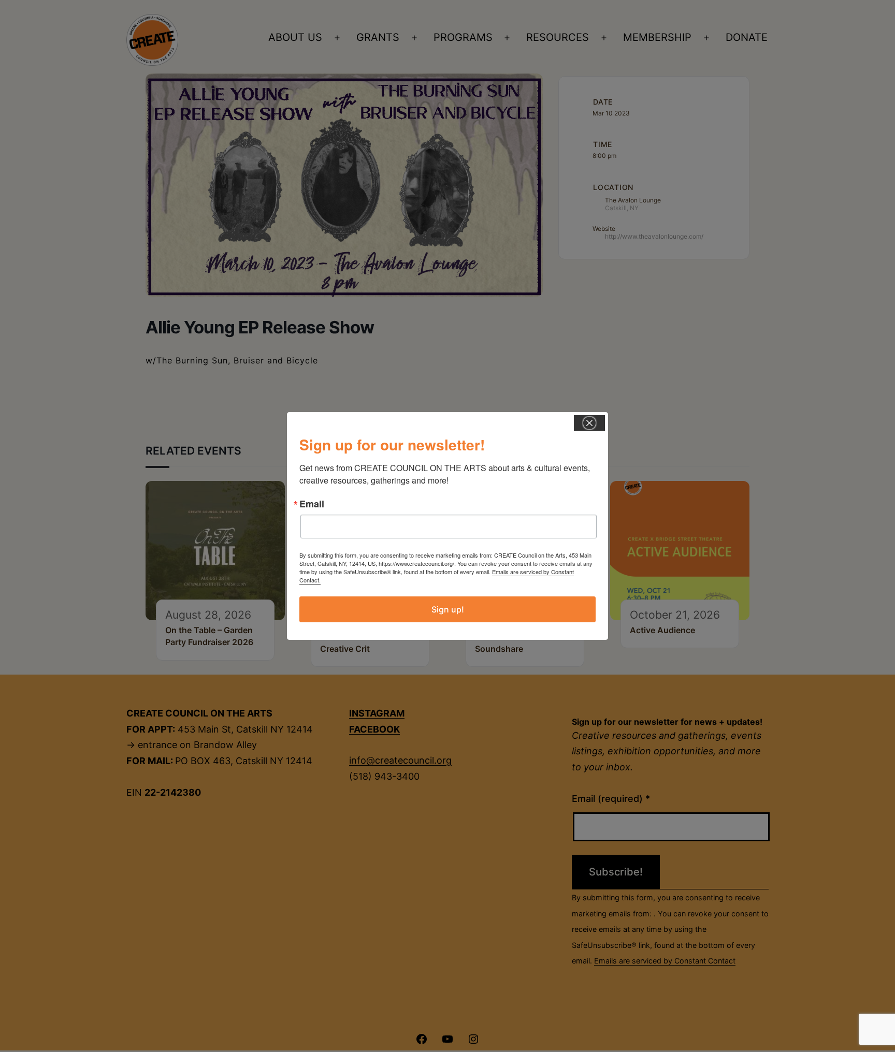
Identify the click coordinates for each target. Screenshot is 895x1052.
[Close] (589, 423)
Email (311, 503)
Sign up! (447, 609)
